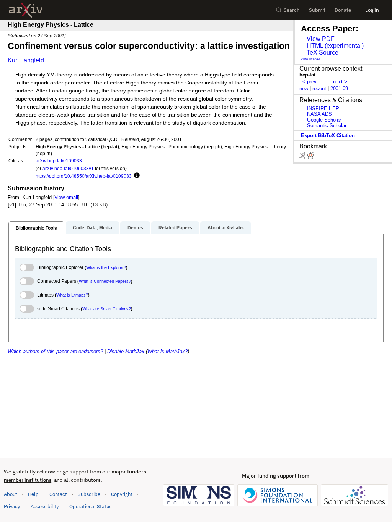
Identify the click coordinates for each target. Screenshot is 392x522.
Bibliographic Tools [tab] (36, 228)
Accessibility (45, 506)
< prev (309, 81)
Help (33, 494)
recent (319, 88)
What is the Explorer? (106, 267)
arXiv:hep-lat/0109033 (59, 160)
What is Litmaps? (72, 295)
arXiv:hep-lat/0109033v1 (68, 168)
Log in (372, 10)
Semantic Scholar (326, 125)
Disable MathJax (125, 351)
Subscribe (89, 494)
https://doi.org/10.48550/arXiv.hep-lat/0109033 (84, 175)
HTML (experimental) (335, 45)
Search (292, 10)
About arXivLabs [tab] (225, 227)
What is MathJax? (167, 351)
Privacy (12, 506)
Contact (58, 494)
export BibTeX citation (328, 135)
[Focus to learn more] (136, 175)
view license (310, 59)
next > (340, 81)
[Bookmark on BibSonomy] (303, 157)
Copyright (121, 494)
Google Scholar (324, 120)
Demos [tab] (135, 227)
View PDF (321, 39)
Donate (343, 10)
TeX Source (322, 52)
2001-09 (339, 88)
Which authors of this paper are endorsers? (55, 351)
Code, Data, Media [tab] (92, 227)
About (10, 494)
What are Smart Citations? (106, 308)
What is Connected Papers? (105, 281)
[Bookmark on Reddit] (310, 157)
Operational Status (90, 506)
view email (66, 197)
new (303, 88)
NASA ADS (319, 114)
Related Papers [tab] (175, 227)
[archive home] (25, 10)
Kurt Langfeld (26, 60)
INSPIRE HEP (323, 108)
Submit (317, 10)
